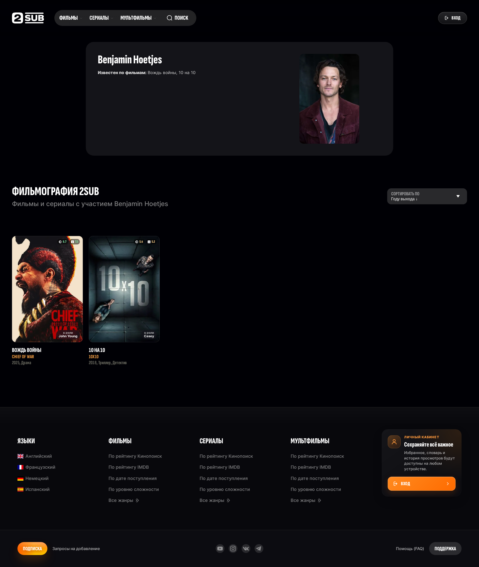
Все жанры (121, 500)
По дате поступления (133, 478)
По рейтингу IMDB (129, 467)
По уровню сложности (134, 489)
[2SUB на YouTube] (220, 548)
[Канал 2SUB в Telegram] (258, 548)
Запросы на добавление (76, 548)
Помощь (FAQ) (410, 548)
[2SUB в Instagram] (233, 548)
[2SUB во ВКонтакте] (245, 548)
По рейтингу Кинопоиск (135, 456)
